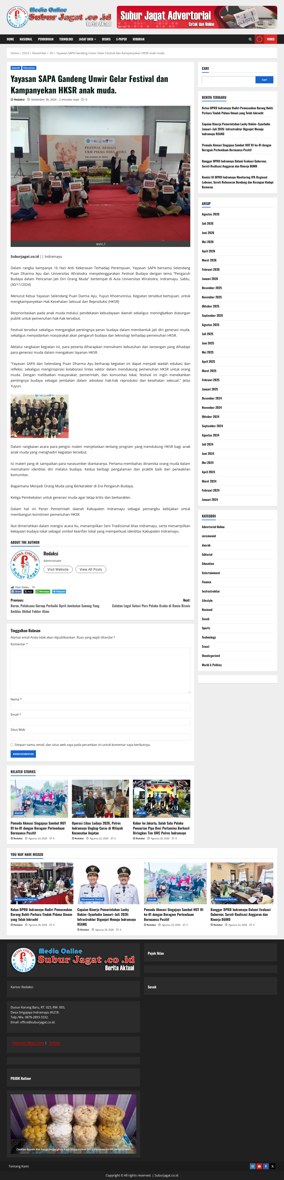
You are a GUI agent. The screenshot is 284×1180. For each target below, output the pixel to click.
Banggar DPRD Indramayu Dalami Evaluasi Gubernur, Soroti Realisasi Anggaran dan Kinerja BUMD (234, 163)
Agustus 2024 (210, 435)
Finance (206, 582)
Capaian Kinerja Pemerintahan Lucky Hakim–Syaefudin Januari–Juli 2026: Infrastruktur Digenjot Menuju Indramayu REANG (236, 129)
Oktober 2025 (210, 306)
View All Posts (91, 569)
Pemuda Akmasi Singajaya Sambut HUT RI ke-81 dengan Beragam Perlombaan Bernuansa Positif (38, 828)
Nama (16, 699)
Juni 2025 (208, 343)
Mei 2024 (207, 462)
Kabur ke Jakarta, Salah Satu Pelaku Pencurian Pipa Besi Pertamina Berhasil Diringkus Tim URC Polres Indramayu (161, 828)
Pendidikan (46, 39)
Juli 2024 (207, 444)
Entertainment (211, 572)
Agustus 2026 (210, 214)
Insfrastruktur (211, 591)
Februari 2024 (210, 490)
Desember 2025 (212, 287)
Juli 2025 (207, 333)
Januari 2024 (210, 499)
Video (270, 39)
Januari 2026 (210, 278)
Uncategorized (211, 655)
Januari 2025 (210, 389)
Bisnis (106, 39)
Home (10, 39)
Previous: (55, 606)
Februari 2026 (211, 269)
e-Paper (121, 39)
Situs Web (18, 729)
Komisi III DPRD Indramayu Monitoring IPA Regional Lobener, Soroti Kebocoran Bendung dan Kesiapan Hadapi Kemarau (237, 182)
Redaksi (19, 99)
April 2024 (208, 471)
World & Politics (212, 664)
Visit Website (58, 569)
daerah (16, 67)
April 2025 (208, 361)
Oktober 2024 (210, 416)
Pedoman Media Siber (28, 1043)
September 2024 (212, 426)
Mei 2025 (207, 352)
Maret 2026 (209, 260)
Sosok (205, 618)
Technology (209, 637)
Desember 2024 (212, 398)
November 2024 (212, 407)
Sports (206, 628)
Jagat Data (86, 39)
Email (16, 714)
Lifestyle (207, 600)
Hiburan (139, 39)
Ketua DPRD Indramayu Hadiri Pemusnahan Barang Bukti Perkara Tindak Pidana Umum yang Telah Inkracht (237, 110)
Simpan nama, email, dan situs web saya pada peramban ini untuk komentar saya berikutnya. (83, 745)
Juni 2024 (208, 453)
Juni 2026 (208, 232)
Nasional (26, 39)
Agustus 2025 (210, 324)
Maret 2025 (209, 370)
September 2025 (212, 315)
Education (29, 67)
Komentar (19, 644)
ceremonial (209, 536)
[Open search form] (250, 39)
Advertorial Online (213, 526)
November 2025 (212, 297)
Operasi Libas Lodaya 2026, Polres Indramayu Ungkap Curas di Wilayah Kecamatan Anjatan (97, 828)
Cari (205, 68)
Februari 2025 (210, 379)
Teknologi (66, 39)
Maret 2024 (209, 481)
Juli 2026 (207, 223)
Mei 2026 (208, 241)
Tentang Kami (19, 1166)
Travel (205, 646)
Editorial (207, 554)
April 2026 (208, 250)
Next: (151, 603)
